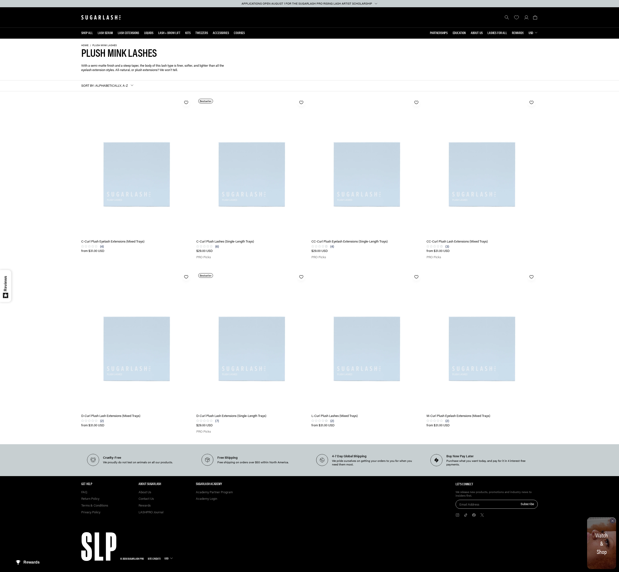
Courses (239, 32)
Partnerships (439, 32)
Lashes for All (497, 32)
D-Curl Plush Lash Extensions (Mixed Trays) (110, 416)
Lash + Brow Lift (169, 32)
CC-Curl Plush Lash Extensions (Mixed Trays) (457, 241)
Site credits (154, 558)
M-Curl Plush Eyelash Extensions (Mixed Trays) (458, 416)
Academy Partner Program (214, 492)
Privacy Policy (90, 512)
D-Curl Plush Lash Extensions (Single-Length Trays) (231, 416)
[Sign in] (526, 17)
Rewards (517, 32)
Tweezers (201, 32)
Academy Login (206, 499)
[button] (535, 17)
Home (84, 45)
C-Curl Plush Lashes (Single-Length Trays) (225, 241)
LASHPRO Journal (151, 512)
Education (459, 32)
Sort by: (88, 85)
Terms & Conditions (94, 505)
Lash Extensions (128, 32)
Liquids (148, 32)
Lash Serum (105, 32)
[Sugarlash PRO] (101, 17)
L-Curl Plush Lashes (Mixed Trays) (334, 416)
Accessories (221, 32)
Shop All (87, 32)
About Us (477, 32)
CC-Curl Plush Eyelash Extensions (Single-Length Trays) (349, 241)
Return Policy (90, 499)
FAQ (84, 492)
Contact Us (146, 499)
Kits (187, 32)
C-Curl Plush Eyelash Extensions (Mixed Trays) (112, 241)
